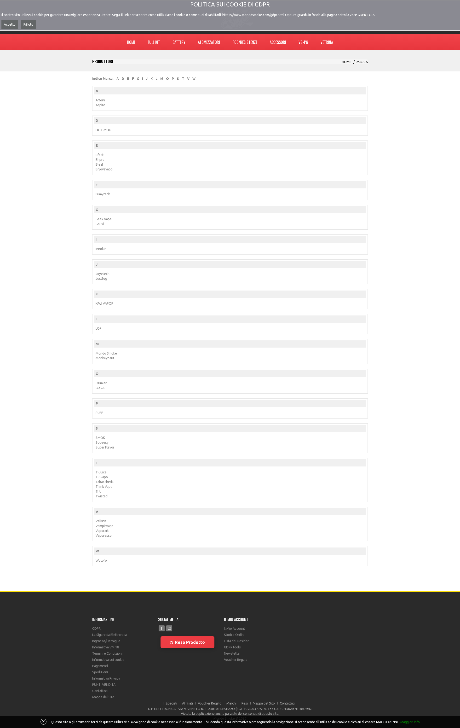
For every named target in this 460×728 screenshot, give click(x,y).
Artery (100, 100)
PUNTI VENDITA (103, 685)
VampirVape (105, 526)
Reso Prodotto (190, 642)
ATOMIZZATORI (209, 42)
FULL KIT (154, 42)
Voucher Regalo (235, 660)
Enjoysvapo (104, 169)
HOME (131, 42)
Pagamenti (100, 666)
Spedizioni (100, 672)
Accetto (10, 24)
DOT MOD (103, 130)
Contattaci (100, 691)
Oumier (101, 383)
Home (346, 62)
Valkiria (101, 521)
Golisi (100, 224)
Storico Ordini (234, 635)
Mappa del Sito (103, 697)
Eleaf (99, 164)
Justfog (101, 278)
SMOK (100, 438)
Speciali (171, 703)
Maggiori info (410, 722)
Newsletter (232, 653)
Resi (245, 703)
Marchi (231, 703)
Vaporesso (104, 535)
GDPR (96, 628)
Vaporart (102, 531)
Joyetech (102, 274)
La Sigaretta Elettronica (109, 635)
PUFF (99, 413)
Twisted (102, 496)
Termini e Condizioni (107, 653)
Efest (100, 155)
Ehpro (100, 160)
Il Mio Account (234, 628)
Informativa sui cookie (108, 660)
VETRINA (327, 42)
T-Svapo (102, 477)
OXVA (100, 388)
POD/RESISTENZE (244, 42)
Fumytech (103, 194)
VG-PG (303, 42)
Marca (362, 62)
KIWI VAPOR (104, 303)
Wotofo (101, 560)
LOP (99, 328)
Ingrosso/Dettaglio (106, 641)
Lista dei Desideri (236, 641)
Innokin (101, 249)
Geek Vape (104, 219)
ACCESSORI (278, 42)
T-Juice (101, 472)
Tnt (98, 491)
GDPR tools (232, 647)
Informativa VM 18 (105, 647)
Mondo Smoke (106, 353)
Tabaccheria (105, 482)
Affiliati (187, 703)
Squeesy (102, 442)
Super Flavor (105, 447)
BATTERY (178, 42)
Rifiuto (28, 24)
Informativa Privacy (106, 678)
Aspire (100, 105)
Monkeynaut (105, 358)
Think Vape (104, 487)
